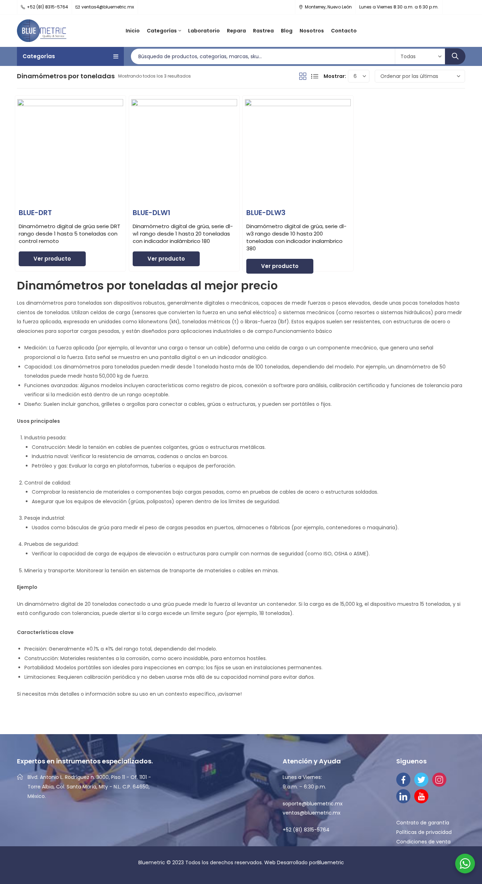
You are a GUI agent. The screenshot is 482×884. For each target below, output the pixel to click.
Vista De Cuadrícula (302, 76)
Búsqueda (455, 56)
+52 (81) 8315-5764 (306, 829)
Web (270, 862)
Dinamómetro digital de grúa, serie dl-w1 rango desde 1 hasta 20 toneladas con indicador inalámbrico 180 (183, 233)
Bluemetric (330, 862)
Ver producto (52, 258)
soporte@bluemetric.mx (313, 803)
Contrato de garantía (422, 822)
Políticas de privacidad (424, 832)
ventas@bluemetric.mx (312, 812)
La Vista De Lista (314, 76)
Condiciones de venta (423, 841)
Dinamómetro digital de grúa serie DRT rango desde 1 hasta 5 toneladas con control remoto (69, 233)
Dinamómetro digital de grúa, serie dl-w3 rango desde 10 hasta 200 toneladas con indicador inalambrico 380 (296, 237)
